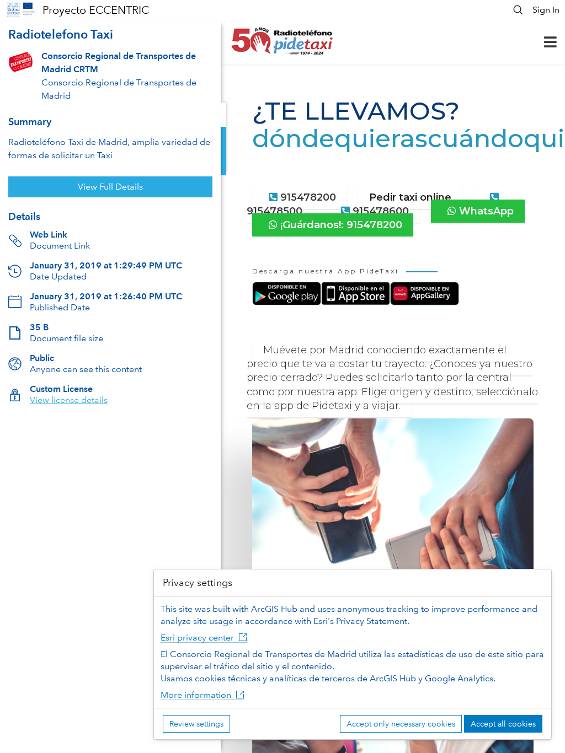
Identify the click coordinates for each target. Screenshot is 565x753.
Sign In (545, 9)
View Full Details (110, 186)
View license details (69, 400)
